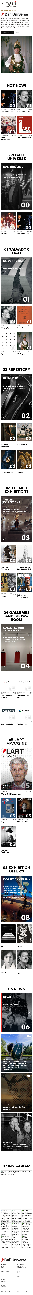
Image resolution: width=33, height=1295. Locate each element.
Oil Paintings (20, 1273)
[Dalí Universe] (10, 4)
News (2, 1282)
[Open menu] (26, 4)
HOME (2, 1266)
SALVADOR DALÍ (4, 1268)
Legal (26, 1291)
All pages (3, 1281)
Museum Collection (21, 1267)
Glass (18, 1276)
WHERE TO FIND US (5, 1271)
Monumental (20, 1266)
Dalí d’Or (19, 1272)
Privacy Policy (20, 1291)
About (17, 32)
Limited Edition (20, 1268)
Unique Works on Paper (22, 1275)
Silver (18, 1271)
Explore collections (8, 32)
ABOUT (2, 1267)
